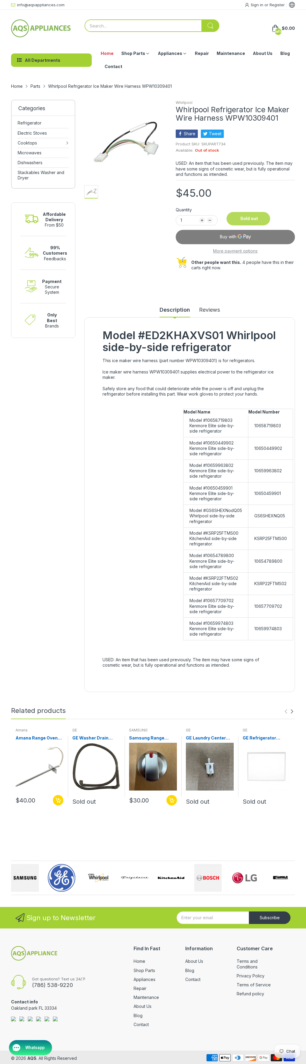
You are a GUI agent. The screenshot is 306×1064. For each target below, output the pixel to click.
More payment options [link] (235, 250)
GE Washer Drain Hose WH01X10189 (92, 738)
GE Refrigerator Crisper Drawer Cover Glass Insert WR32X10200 (266, 738)
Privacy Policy (250, 975)
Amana (21, 730)
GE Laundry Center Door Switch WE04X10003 (206, 738)
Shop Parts (144, 970)
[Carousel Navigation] (289, 711)
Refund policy (250, 993)
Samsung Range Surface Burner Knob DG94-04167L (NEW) (151, 738)
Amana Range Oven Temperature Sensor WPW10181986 (38, 738)
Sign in (257, 4)
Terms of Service (254, 984)
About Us (143, 1006)
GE (74, 730)
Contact (141, 1024)
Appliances (144, 979)
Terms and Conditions (247, 964)
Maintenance (146, 997)
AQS (31, 1058)
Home (139, 961)
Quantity (184, 209)
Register (277, 4)
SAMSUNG (138, 730)
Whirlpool (184, 102)
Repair (140, 988)
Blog (138, 1015)
